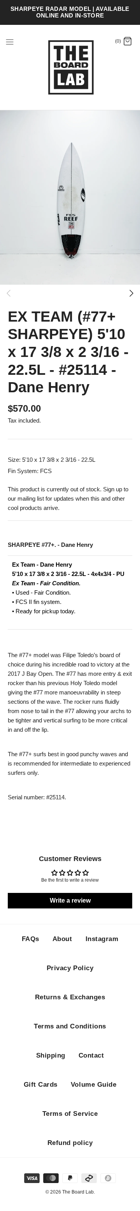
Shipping (50, 1055)
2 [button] (70, 292)
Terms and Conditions (70, 1026)
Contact (91, 1055)
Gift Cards (41, 1084)
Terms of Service (70, 1113)
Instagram (102, 939)
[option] (70, 197)
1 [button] (54, 292)
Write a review (70, 900)
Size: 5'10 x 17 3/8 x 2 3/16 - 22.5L (51, 459)
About (62, 939)
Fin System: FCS (30, 471)
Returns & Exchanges (70, 997)
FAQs (30, 939)
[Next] (131, 293)
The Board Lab (78, 1192)
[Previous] (8, 293)
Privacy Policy (70, 968)
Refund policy (70, 1143)
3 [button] (85, 292)
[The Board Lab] (70, 67)
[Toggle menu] (9, 41)
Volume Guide (93, 1084)
